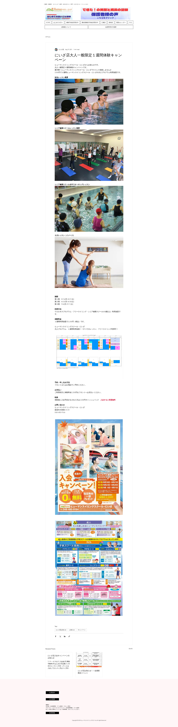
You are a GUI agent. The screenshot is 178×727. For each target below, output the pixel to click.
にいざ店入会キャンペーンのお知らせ (58, 656)
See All (131, 649)
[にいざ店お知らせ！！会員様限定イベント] (89, 659)
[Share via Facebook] (55, 636)
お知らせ (72, 630)
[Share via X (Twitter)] (60, 636)
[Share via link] (69, 636)
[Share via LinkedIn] (65, 636)
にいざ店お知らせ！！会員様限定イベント (89, 671)
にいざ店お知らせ (61, 630)
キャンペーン (82, 630)
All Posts (47, 37)
